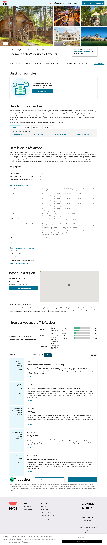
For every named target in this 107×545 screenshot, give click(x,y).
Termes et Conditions (46, 523)
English (93, 355)
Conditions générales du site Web (48, 516)
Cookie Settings (82, 537)
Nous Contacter (28, 509)
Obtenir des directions (23, 288)
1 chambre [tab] (26, 127)
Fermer (12, 242)
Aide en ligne (27, 506)
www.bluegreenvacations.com (19, 263)
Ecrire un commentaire (83, 480)
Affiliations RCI (45, 509)
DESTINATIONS (73, 3)
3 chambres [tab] (48, 127)
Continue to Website (82, 541)
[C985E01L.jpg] (27, 26)
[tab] (15, 63)
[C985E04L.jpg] (67, 36)
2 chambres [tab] (37, 127)
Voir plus (29, 377)
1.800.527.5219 (92, 512)
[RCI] (5, 3)
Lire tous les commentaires (49, 480)
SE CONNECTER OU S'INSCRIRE (93, 3)
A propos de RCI (45, 506)
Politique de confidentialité (48, 512)
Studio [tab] (15, 127)
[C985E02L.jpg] (67, 16)
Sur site (42, 355)
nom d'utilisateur (42, 91)
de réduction (47, 355)
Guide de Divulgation (46, 520)
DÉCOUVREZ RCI (59, 3)
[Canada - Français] (50, 2)
